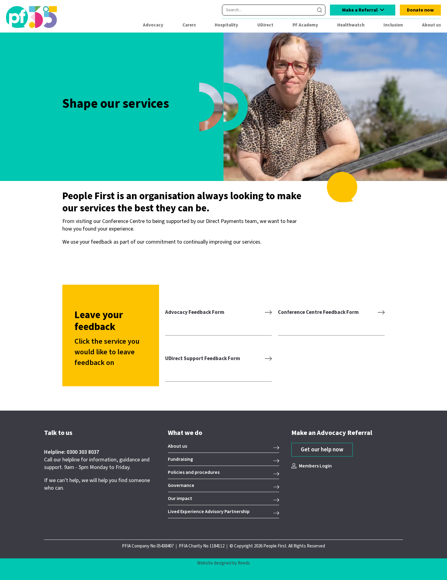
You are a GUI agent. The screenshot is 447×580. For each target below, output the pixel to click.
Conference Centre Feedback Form (318, 312)
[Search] (319, 10)
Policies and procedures (194, 472)
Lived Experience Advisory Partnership (209, 511)
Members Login (315, 466)
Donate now (420, 10)
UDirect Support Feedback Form (202, 358)
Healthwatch (351, 25)
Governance (181, 485)
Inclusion (393, 25)
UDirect (265, 25)
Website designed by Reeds (223, 563)
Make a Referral (360, 10)
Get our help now (322, 450)
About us (431, 25)
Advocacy (153, 25)
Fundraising (180, 459)
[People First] (40, 17)
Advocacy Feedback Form (194, 312)
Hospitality (226, 25)
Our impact (180, 498)
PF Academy (305, 25)
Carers (189, 25)
